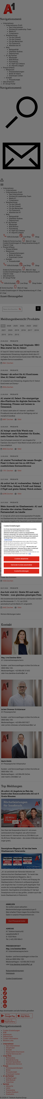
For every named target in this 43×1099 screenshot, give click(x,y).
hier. (29, 553)
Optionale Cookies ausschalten (21, 565)
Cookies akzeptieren (21, 559)
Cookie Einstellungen (21, 571)
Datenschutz (8, 539)
